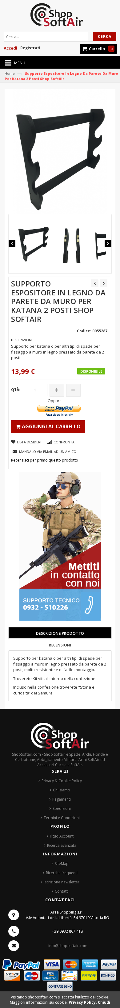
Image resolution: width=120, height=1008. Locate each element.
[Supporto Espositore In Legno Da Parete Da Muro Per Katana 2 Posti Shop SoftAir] (33, 241)
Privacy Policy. (83, 1002)
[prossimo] (103, 283)
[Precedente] (94, 283)
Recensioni (60, 645)
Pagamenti (61, 799)
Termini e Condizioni (62, 817)
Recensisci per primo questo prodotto (44, 460)
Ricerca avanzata (61, 845)
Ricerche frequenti (62, 872)
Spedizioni (62, 808)
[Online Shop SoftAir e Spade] (60, 16)
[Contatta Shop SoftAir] (60, 546)
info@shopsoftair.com (67, 945)
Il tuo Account (62, 836)
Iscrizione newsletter (61, 882)
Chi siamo (61, 790)
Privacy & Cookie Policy (62, 780)
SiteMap (62, 863)
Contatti (62, 891)
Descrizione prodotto (60, 633)
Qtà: (15, 389)
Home (10, 73)
